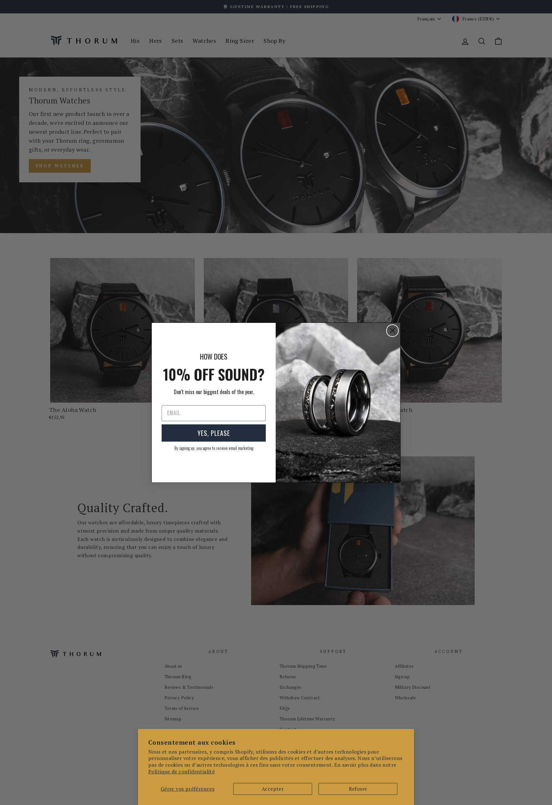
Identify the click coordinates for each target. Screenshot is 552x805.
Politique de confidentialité (181, 771)
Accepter (273, 788)
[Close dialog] (392, 330)
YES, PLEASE (213, 433)
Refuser (358, 788)
